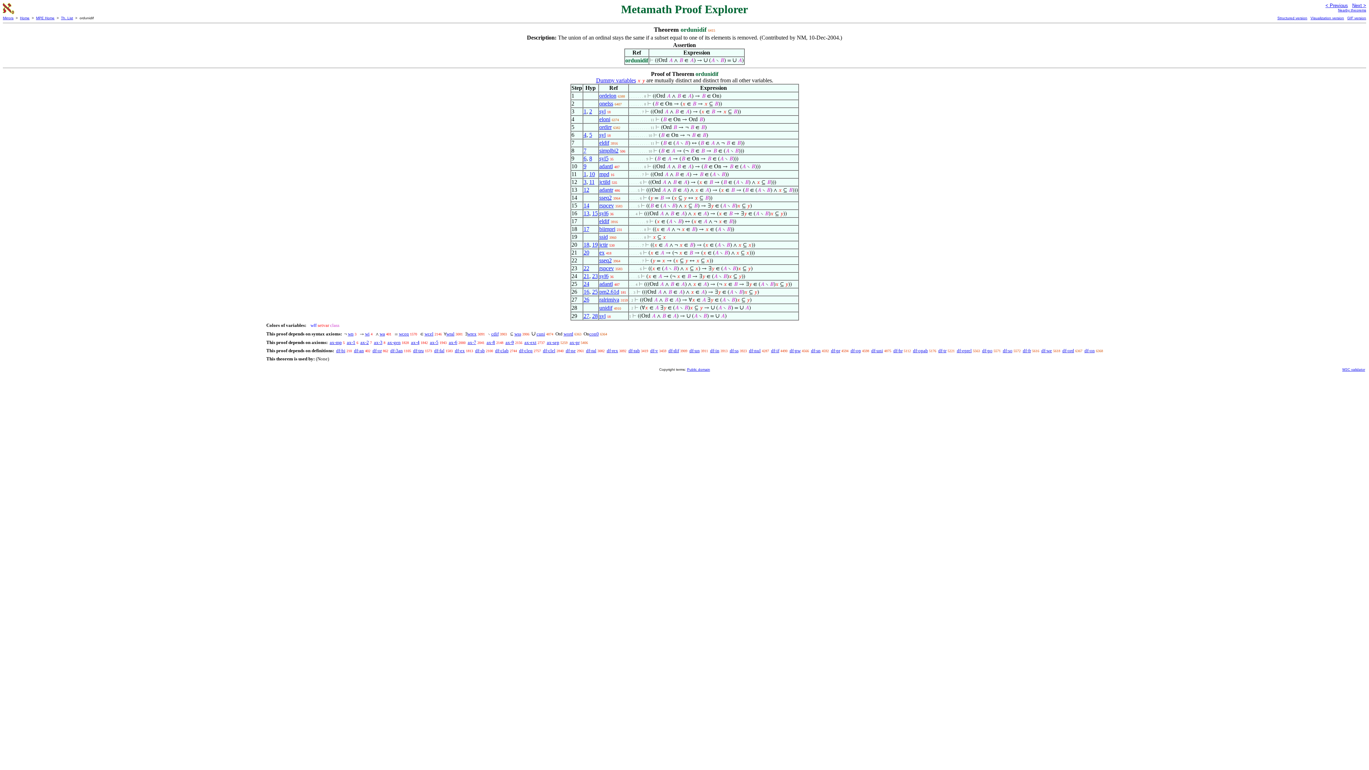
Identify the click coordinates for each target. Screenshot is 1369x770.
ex (602, 253)
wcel (429, 334)
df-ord (1068, 350)
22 (586, 268)
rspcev (606, 205)
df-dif (673, 350)
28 (595, 316)
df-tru (418, 350)
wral (450, 334)
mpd (604, 174)
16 (586, 292)
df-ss (734, 350)
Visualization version (1327, 18)
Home (25, 18)
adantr (606, 190)
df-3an (396, 350)
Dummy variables (616, 80)
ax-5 (434, 342)
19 (595, 245)
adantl (606, 166)
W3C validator (1353, 369)
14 (586, 205)
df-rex (612, 350)
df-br (898, 350)
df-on (1090, 350)
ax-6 (453, 342)
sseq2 (605, 198)
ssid (603, 237)
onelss (606, 104)
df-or (377, 350)
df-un (694, 350)
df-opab (920, 350)
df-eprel (964, 350)
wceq (404, 334)
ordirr (605, 127)
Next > (1359, 5)
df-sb (480, 350)
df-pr (835, 350)
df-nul (755, 350)
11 (592, 182)
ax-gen (394, 342)
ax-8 (491, 342)
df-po (987, 350)
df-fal (439, 350)
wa (382, 334)
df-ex (460, 350)
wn (351, 334)
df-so (1007, 350)
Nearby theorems (1352, 10)
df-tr (942, 350)
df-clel (549, 350)
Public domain (698, 369)
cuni (541, 334)
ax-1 (351, 342)
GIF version (1356, 18)
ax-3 (378, 342)
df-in (714, 350)
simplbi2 (609, 151)
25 (595, 292)
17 (586, 229)
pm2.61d (609, 292)
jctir (603, 245)
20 (586, 253)
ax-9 (510, 342)
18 (586, 245)
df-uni (877, 350)
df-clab (502, 350)
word (568, 334)
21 (586, 276)
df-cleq (526, 350)
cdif (495, 334)
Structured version (1292, 18)
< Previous (1337, 5)
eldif (604, 143)
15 (595, 213)
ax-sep (553, 342)
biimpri (607, 229)
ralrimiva (609, 300)
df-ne (571, 350)
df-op (856, 350)
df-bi (340, 350)
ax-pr (575, 342)
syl (602, 111)
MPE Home (45, 18)
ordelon (607, 96)
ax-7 (472, 342)
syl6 (604, 213)
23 (595, 276)
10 (592, 174)
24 (586, 284)
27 (586, 316)
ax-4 (415, 342)
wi (367, 334)
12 (586, 190)
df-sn (816, 350)
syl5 (604, 158)
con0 (594, 334)
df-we (1046, 350)
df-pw (795, 350)
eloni (604, 119)
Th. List (67, 18)
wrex (472, 334)
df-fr (1027, 350)
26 (586, 300)
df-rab (634, 350)
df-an (359, 350)
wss (517, 334)
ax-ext (530, 342)
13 (586, 213)
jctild (604, 182)
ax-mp (336, 342)
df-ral (591, 350)
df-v (654, 350)
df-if (775, 350)
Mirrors (8, 18)
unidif (605, 308)
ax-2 (364, 342)
